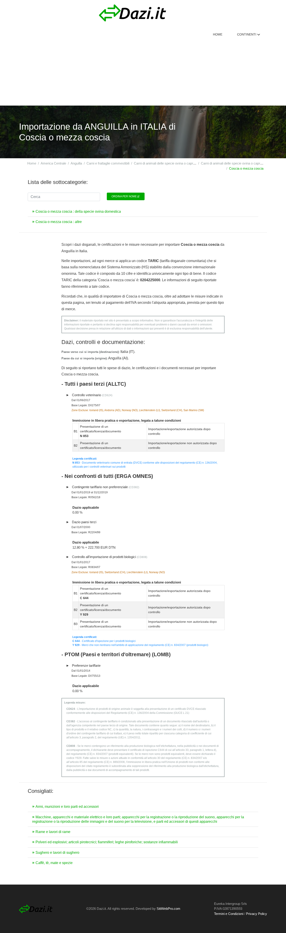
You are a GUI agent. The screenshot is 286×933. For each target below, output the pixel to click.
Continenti (247, 34)
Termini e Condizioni (228, 914)
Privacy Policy (256, 914)
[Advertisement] (143, 72)
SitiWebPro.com (168, 908)
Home (217, 34)
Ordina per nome (124, 196)
